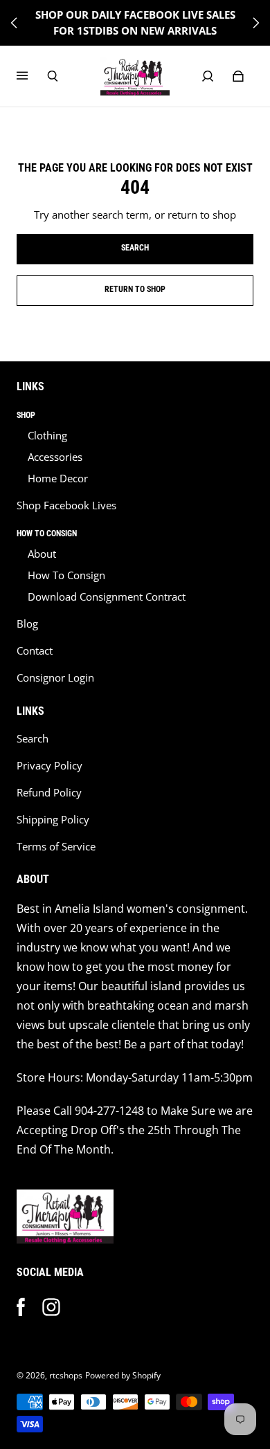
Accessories (55, 457)
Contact (35, 651)
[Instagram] (51, 1307)
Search (32, 738)
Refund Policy (49, 792)
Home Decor (58, 478)
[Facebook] (21, 1307)
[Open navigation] (32, 76)
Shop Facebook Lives (66, 505)
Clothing (47, 435)
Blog (27, 624)
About (42, 554)
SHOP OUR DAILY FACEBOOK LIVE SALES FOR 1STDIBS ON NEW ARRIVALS (135, 23)
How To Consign (66, 575)
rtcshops (65, 1375)
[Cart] (238, 76)
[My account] (207, 76)
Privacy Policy (49, 765)
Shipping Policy (53, 819)
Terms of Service (56, 846)
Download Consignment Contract (107, 597)
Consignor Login (55, 678)
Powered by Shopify (123, 1375)
